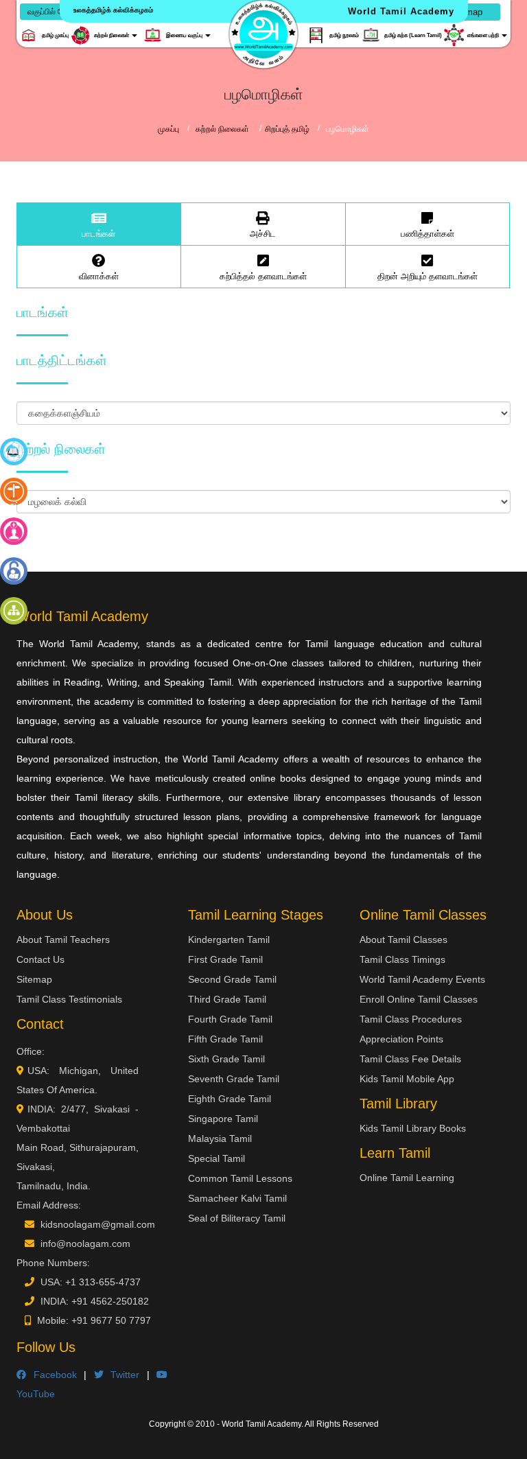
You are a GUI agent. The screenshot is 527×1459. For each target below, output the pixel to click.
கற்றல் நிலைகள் (223, 129)
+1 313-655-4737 (103, 1281)
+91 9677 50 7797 (111, 1320)
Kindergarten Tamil (229, 939)
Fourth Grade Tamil (230, 1019)
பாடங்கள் (98, 234)
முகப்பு (168, 129)
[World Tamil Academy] (263, 34)
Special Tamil (216, 1158)
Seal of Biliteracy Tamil (236, 1218)
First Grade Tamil (225, 959)
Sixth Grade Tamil (226, 1058)
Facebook (51, 1374)
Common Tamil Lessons (240, 1178)
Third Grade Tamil (227, 999)
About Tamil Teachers (63, 939)
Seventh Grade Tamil (233, 1078)
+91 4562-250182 (110, 1301)
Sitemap (34, 979)
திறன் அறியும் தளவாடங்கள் (427, 276)
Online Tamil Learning (407, 1177)
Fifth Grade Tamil (225, 1039)
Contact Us (40, 959)
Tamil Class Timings (402, 959)
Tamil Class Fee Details (410, 1058)
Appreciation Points (401, 1039)
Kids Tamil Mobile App (407, 1078)
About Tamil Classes (403, 939)
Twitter (122, 1374)
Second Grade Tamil (232, 979)
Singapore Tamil (223, 1118)
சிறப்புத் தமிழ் (287, 129)
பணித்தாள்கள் (427, 234)
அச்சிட (263, 234)
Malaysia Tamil (220, 1138)
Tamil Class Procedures (411, 1019)
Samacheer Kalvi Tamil (237, 1198)
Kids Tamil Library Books (413, 1128)
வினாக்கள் (99, 276)
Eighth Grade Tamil (229, 1098)
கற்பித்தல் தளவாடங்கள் (263, 276)
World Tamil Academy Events (422, 979)
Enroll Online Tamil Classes (419, 999)
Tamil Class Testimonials (69, 999)
